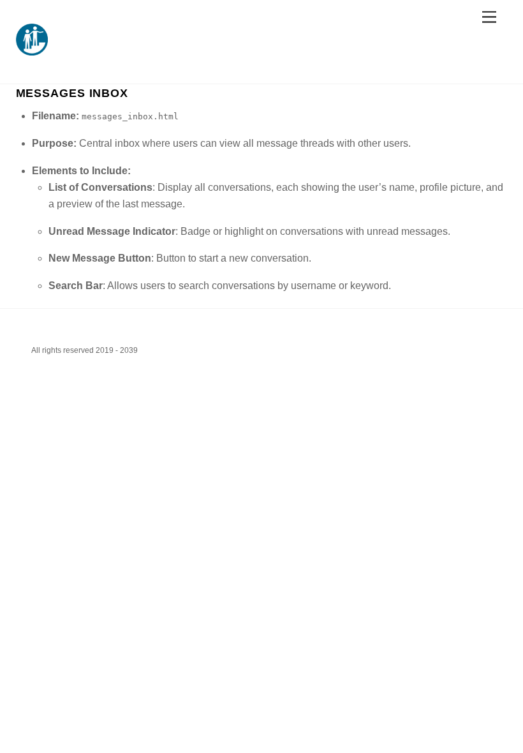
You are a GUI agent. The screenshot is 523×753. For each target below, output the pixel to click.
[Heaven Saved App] (32, 50)
